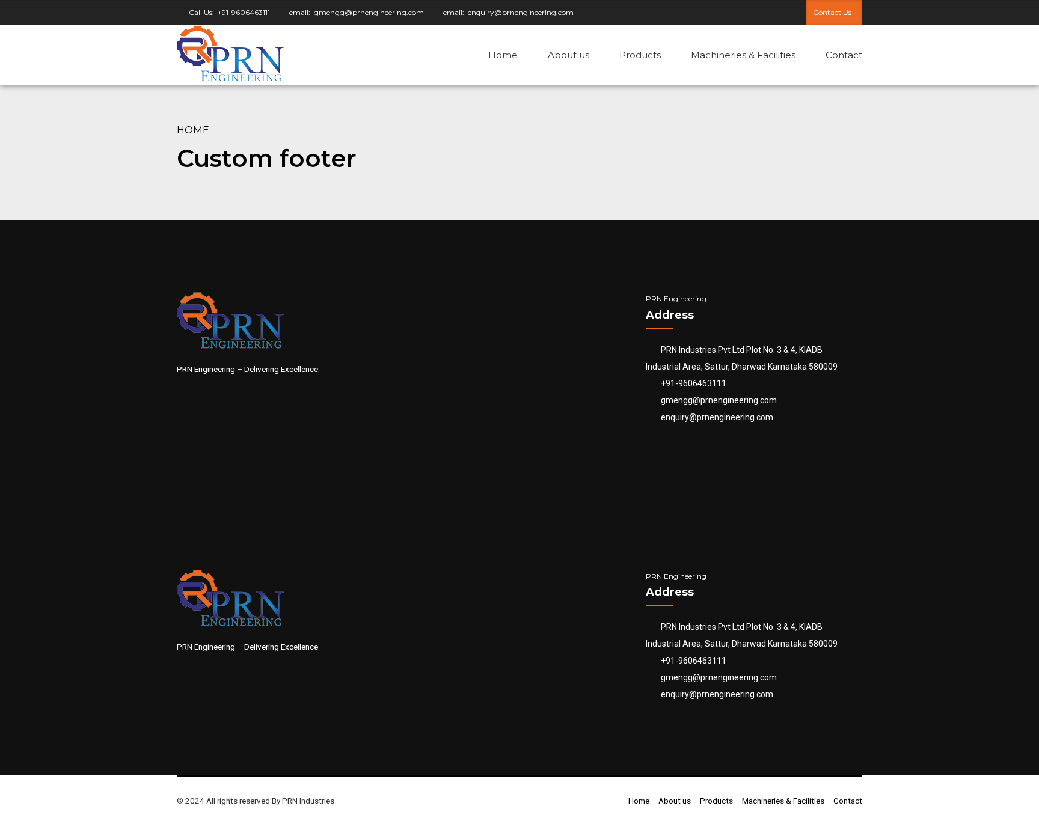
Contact (844, 55)
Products (640, 55)
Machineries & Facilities (743, 55)
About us (568, 55)
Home (503, 55)
